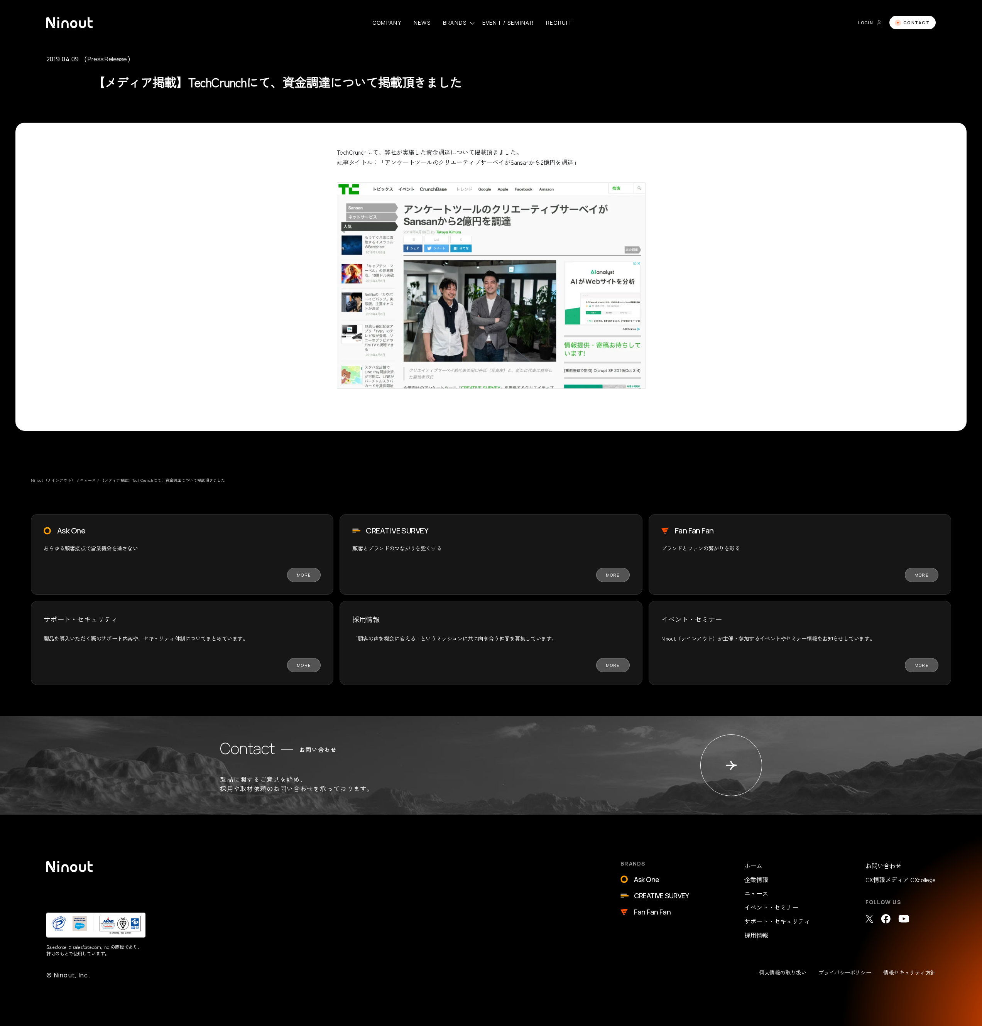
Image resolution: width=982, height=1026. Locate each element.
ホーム (753, 865)
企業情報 (756, 879)
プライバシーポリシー (844, 972)
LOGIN (865, 22)
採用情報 (756, 935)
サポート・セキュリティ (777, 921)
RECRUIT (559, 22)
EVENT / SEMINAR (508, 22)
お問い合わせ (883, 865)
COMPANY (386, 22)
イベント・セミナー (771, 907)
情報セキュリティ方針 (909, 972)
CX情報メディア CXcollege (900, 879)
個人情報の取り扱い (782, 972)
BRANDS (455, 22)
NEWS (422, 22)
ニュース (756, 893)
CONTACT (916, 22)
